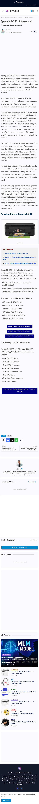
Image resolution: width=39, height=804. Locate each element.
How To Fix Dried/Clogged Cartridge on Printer (23, 722)
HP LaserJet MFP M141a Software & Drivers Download (22, 672)
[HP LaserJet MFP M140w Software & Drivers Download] (5, 702)
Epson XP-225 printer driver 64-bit (19, 331)
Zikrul (19, 469)
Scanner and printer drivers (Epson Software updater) (19, 391)
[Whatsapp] (16, 440)
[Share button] (20, 440)
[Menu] (2, 11)
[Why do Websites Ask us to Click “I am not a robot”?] (5, 692)
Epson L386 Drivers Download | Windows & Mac (20, 263)
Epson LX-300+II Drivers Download (16, 253)
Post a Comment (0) (19, 547)
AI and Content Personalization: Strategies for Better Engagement (22, 712)
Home (2, 17)
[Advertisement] (19, 54)
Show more (31, 481)
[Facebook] (8, 440)
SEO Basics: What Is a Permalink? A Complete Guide (22, 682)
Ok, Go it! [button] (6, 800)
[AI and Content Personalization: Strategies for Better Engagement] (5, 712)
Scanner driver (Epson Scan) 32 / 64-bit (19, 336)
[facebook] (17, 788)
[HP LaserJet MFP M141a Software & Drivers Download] (5, 672)
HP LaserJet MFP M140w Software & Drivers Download (22, 702)
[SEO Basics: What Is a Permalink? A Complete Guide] (5, 682)
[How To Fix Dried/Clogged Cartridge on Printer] (5, 722)
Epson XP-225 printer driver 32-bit (19, 326)
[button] (32, 11)
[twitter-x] (21, 788)
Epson (7, 17)
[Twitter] (12, 440)
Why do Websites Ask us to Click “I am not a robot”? (23, 692)
